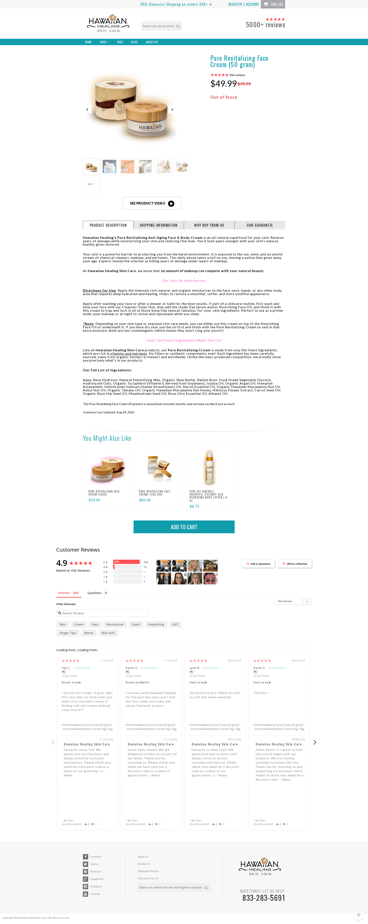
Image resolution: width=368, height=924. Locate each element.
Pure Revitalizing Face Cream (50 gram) (86, 725)
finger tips (68, 633)
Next (315, 740)
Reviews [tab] (64, 593)
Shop (103, 42)
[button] (87, 824)
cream (79, 624)
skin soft (108, 633)
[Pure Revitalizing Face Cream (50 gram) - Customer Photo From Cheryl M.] (179, 578)
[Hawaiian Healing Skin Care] (108, 24)
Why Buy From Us (148, 878)
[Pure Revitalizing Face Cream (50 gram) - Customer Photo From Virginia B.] (210, 566)
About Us (152, 42)
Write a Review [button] (297, 564)
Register (235, 4)
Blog (134, 42)
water (88, 633)
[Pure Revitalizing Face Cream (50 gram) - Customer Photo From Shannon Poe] (195, 566)
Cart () (276, 4)
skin (63, 624)
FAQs (120, 42)
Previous (53, 740)
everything (156, 624)
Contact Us (144, 863)
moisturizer (115, 624)
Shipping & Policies (148, 871)
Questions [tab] (95, 593)
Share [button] (70, 820)
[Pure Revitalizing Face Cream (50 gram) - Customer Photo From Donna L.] (195, 578)
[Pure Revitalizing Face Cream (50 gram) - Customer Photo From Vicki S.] (164, 578)
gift (175, 624)
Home (88, 42)
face (95, 624)
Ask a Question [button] (260, 564)
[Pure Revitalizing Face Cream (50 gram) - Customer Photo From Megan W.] (210, 578)
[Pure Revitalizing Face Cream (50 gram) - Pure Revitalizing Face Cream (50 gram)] (130, 101)
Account (252, 4)
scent (136, 624)
